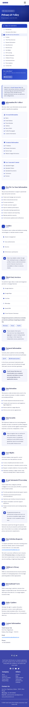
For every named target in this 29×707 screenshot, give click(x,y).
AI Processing (8, 52)
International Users (9, 60)
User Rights (7, 50)
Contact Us (4, 676)
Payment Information (9, 42)
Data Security (8, 47)
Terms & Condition (6, 677)
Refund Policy (5, 680)
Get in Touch (8, 77)
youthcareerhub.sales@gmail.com (10, 637)
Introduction (7, 29)
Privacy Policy (5, 679)
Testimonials (18, 679)
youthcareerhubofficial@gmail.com (11, 549)
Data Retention (8, 45)
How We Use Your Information (11, 34)
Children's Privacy (9, 58)
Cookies (6, 37)
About (3, 674)
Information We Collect (10, 32)
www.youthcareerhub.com (8, 696)
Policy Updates (8, 63)
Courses (18, 674)
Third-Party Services (9, 39)
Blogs (17, 676)
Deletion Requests (9, 55)
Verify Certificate (19, 677)
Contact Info (8, 65)
